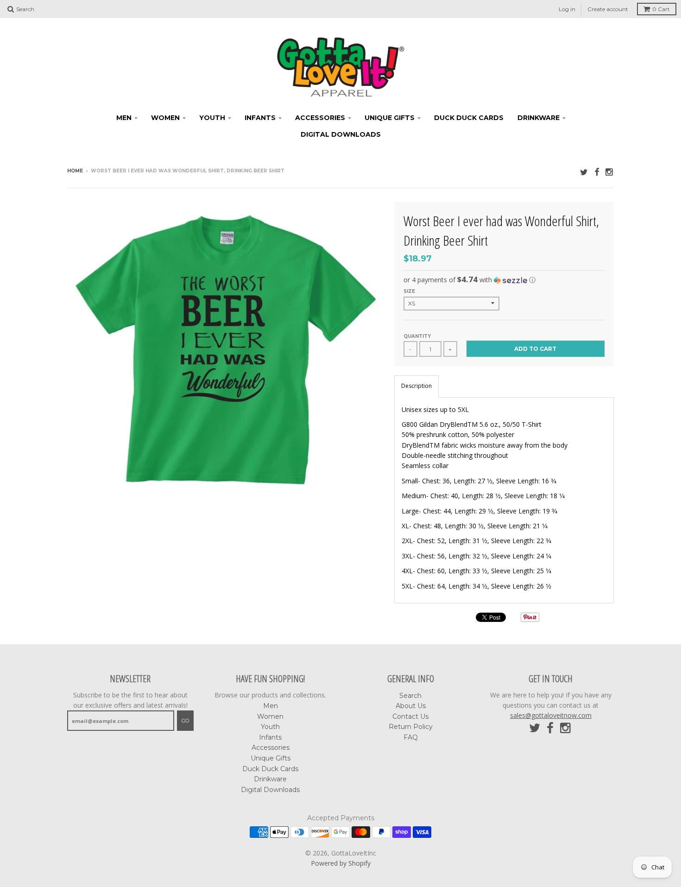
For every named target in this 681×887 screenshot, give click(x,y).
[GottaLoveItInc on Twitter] (584, 171)
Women (165, 118)
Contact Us (410, 716)
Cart (661, 9)
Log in (567, 9)
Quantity (417, 336)
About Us (411, 706)
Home (75, 171)
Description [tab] (416, 386)
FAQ (411, 737)
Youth (212, 118)
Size (409, 291)
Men (124, 118)
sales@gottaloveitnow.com (551, 715)
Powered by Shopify (341, 863)
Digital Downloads (341, 134)
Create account (607, 9)
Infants (260, 118)
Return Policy (411, 726)
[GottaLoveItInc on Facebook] (596, 171)
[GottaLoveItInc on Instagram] (609, 171)
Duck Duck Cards (469, 118)
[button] (504, 280)
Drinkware (538, 118)
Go (185, 720)
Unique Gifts (390, 118)
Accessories (320, 118)
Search (410, 695)
